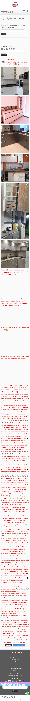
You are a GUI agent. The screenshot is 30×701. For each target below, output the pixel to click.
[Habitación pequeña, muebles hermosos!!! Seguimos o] (15, 283)
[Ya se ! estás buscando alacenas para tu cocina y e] (15, 398)
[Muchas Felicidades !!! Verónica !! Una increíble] (15, 456)
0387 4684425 (12, 675)
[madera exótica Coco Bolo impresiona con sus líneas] (15, 197)
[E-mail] (2, 12)
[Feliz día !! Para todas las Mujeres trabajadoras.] (15, 341)
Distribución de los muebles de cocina (15, 657)
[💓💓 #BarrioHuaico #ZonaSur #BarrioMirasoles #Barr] (15, 139)
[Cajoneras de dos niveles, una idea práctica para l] (15, 485)
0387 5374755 (19, 675)
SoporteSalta (22, 699)
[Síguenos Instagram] (13, 12)
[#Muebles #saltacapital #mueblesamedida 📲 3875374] (15, 110)
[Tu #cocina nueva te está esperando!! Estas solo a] (15, 542)
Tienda (15, 661)
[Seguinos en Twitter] (4, 12)
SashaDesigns (11, 699)
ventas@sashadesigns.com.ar (16, 668)
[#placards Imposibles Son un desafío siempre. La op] (15, 312)
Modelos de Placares (15, 659)
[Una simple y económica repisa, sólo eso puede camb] (15, 369)
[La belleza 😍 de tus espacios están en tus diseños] (15, 629)
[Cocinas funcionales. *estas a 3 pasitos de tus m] (15, 254)
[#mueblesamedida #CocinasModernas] (15, 81)
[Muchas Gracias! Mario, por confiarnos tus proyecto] (15, 571)
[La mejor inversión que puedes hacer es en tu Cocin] (15, 225)
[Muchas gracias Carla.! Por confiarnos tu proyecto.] (15, 427)
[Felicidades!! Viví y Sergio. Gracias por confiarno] (15, 600)
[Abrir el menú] (24, 11)
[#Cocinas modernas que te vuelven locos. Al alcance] (15, 168)
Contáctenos (15, 663)
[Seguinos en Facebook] (6, 12)
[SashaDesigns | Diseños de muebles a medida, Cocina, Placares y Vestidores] (15, 4)
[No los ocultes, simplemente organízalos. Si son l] (15, 513)
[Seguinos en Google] (8, 12)
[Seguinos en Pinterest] (11, 12)
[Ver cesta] (27, 11)
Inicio (15, 655)
